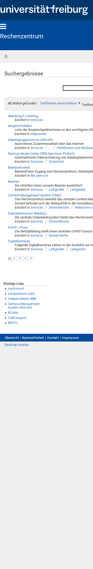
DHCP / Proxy (18, 227)
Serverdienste (59, 207)
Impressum (70, 338)
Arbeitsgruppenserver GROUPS (30, 140)
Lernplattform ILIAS (21, 294)
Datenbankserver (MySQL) (27, 213)
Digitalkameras (19, 241)
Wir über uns (39, 175)
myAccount (16, 288)
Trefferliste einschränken (58, 103)
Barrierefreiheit (19, 167)
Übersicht (12, 338)
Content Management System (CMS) (34, 195)
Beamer (13, 181)
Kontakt (53, 338)
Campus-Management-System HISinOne (24, 306)
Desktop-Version (16, 345)
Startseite (5, 56)
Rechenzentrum (21, 36)
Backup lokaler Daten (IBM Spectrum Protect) (41, 153)
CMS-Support (17, 318)
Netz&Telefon (58, 235)
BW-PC (13, 323)
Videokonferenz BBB (22, 299)
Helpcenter (38, 134)
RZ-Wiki (13, 313)
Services (36, 120)
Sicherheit (56, 161)
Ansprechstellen (20, 126)
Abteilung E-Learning (23, 116)
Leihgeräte (56, 189)
